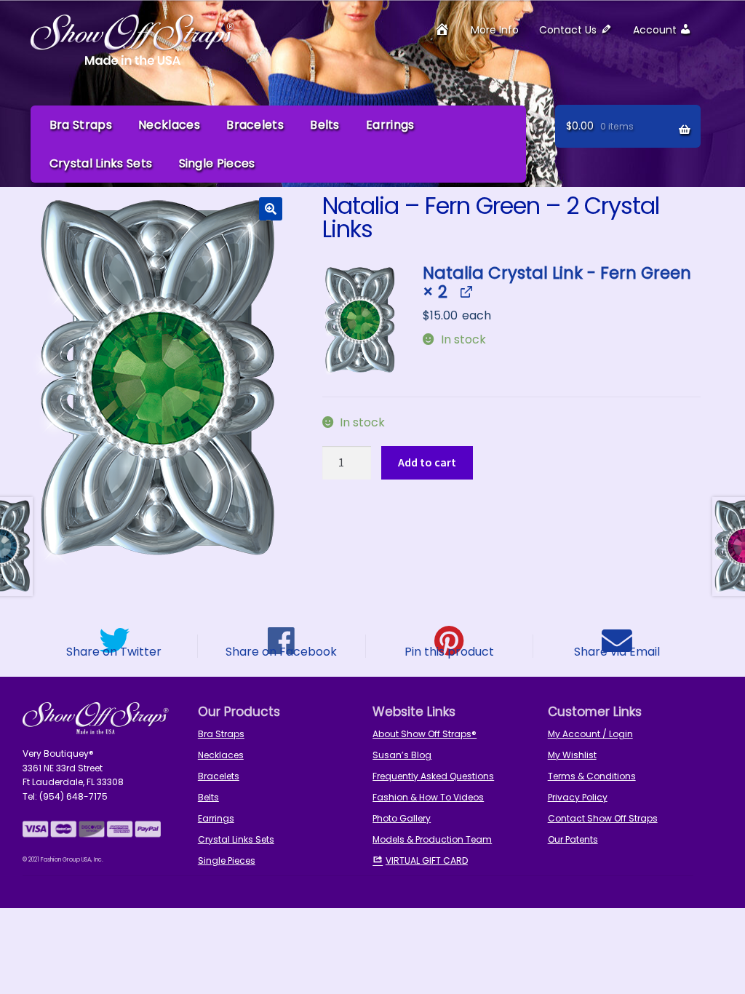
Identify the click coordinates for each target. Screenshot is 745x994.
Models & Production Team (432, 839)
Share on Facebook (281, 650)
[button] (270, 208)
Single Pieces (217, 163)
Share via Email (617, 650)
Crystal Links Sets (100, 163)
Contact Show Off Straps (603, 818)
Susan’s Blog (401, 755)
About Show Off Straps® (424, 734)
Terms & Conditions (592, 776)
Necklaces (169, 124)
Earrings (390, 124)
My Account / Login (590, 734)
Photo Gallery (401, 818)
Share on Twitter (114, 650)
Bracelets (255, 124)
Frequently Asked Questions (433, 776)
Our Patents (573, 839)
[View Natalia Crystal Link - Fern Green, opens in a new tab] (465, 292)
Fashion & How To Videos (428, 797)
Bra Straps (80, 124)
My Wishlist (572, 755)
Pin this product (449, 650)
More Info (495, 30)
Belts (325, 124)
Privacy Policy (577, 797)
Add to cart (427, 462)
